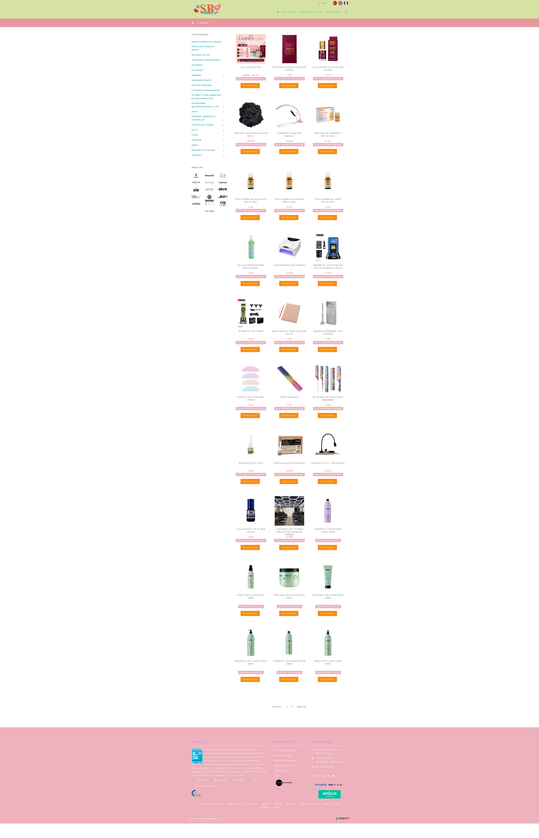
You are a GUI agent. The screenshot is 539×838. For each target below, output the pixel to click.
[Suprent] (196, 175)
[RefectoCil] (209, 175)
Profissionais (220, 780)
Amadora (290, 803)
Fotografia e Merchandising (206, 90)
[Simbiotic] (342, 817)
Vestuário (197, 155)
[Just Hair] (209, 189)
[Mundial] (209, 198)
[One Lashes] (222, 203)
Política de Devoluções (284, 765)
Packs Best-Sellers (201, 55)
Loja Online (289, 12)
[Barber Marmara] (222, 182)
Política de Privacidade (284, 750)
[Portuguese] (335, 3)
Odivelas (327, 803)
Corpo (195, 135)
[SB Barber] (196, 189)
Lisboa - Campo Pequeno (210, 803)
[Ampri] (222, 196)
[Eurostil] (196, 196)
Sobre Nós (201, 780)
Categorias (200, 34)
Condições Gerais (281, 770)
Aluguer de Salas (235, 803)
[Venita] (196, 203)
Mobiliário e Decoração (203, 150)
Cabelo (195, 145)
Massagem (196, 140)
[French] (346, 3)
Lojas (319, 12)
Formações (306, 12)
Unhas (195, 111)
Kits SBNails (197, 70)
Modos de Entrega (282, 755)
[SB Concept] (209, 182)
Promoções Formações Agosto (203, 48)
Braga (276, 807)
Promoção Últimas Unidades (206, 60)
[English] (340, 3)
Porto (338, 803)
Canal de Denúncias (205, 786)
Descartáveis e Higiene (202, 125)
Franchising (333, 12)
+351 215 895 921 (324, 758)
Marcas (197, 167)
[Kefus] (196, 182)
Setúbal (278, 803)
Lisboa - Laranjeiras (309, 803)
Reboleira (265, 807)
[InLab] (222, 175)
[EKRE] (222, 189)
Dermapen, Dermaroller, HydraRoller (204, 118)
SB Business (197, 65)
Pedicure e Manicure (202, 85)
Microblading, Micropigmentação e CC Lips (205, 105)
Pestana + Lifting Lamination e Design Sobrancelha (206, 97)
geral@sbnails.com (324, 766)
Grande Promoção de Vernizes (206, 42)
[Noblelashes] (209, 203)
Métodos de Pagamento (284, 760)
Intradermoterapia (201, 80)
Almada (266, 803)
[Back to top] (531, 829)
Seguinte (302, 706)
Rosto (195, 130)
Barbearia (196, 75)
